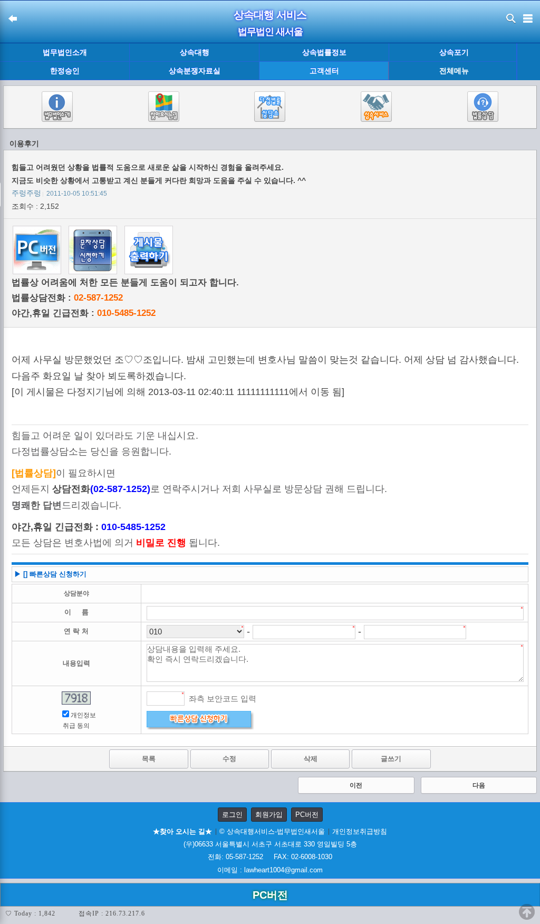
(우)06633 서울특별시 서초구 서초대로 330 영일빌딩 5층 (270, 844)
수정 (229, 759)
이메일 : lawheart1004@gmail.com (270, 870)
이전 (356, 785)
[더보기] (528, 62)
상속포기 (454, 52)
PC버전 (307, 815)
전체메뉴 (454, 71)
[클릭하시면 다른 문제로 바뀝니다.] (76, 698)
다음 (478, 785)
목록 (149, 759)
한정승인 (65, 70)
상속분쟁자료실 (194, 70)
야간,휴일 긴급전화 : (84, 313)
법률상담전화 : (67, 298)
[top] (527, 912)
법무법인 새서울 (270, 31)
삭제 (310, 759)
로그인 (232, 815)
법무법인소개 (65, 52)
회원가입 (269, 815)
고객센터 (324, 70)
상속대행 (194, 52)
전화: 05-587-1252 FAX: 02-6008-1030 (270, 857)
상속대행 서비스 (270, 15)
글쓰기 (391, 759)
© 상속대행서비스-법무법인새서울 (272, 831)
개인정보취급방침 (359, 831)
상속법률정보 (324, 52)
